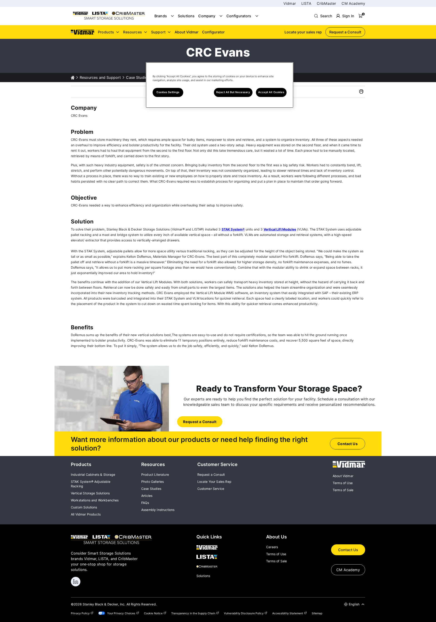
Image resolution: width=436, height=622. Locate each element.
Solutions (186, 16)
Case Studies (137, 77)
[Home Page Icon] (72, 77)
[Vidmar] (349, 466)
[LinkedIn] (75, 581)
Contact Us (348, 550)
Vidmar (289, 3)
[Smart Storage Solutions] (109, 19)
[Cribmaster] (209, 567)
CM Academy (353, 3)
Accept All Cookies (271, 92)
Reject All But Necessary (233, 92)
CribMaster (326, 3)
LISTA (306, 3)
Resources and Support (100, 77)
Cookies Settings (167, 92)
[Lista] (209, 557)
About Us (276, 537)
